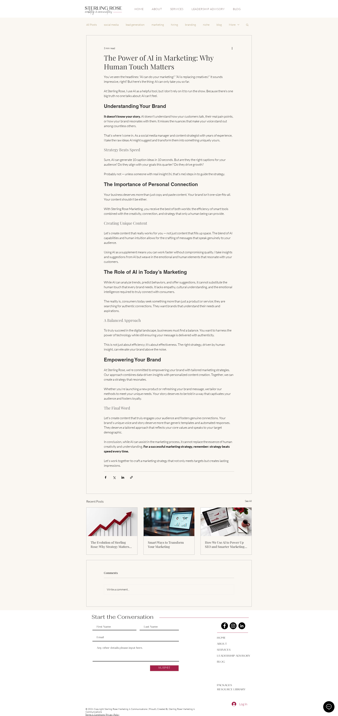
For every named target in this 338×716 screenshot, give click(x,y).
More (232, 24)
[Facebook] (224, 625)
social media (111, 24)
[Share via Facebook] (105, 477)
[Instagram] (233, 625)
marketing (158, 24)
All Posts (91, 24)
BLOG (221, 662)
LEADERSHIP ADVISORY (229, 656)
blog (219, 24)
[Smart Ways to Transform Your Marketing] (169, 522)
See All (248, 500)
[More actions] (232, 48)
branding (190, 24)
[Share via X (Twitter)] (114, 477)
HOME (221, 638)
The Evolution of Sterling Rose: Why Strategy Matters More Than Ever (110, 544)
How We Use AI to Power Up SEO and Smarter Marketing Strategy (225, 544)
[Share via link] (131, 477)
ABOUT (222, 644)
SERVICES (224, 650)
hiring (174, 24)
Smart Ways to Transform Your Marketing (166, 544)
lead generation (135, 24)
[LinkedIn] (241, 625)
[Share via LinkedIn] (122, 477)
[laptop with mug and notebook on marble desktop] (226, 522)
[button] (247, 24)
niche (206, 24)
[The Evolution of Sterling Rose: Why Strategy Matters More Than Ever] (111, 522)
